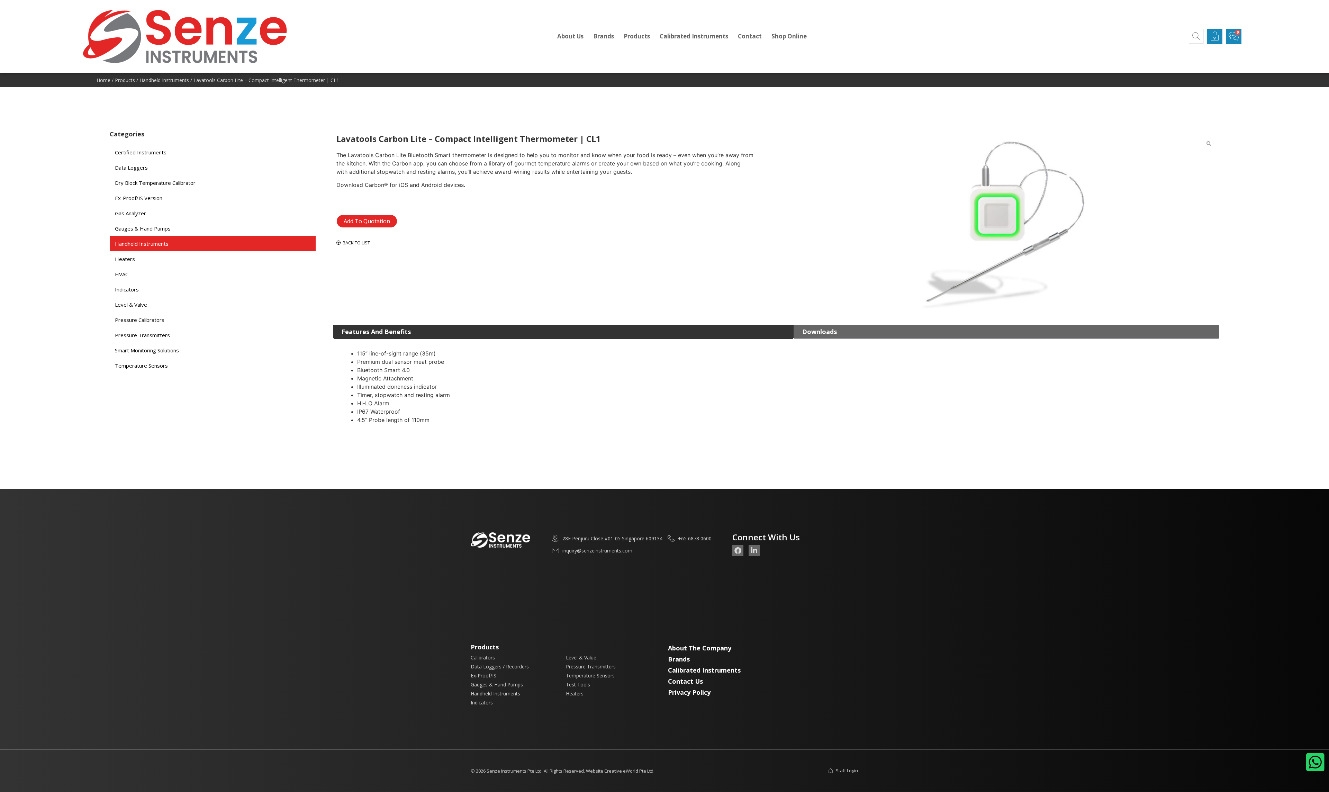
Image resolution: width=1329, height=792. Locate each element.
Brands (603, 36)
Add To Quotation (367, 221)
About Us (570, 36)
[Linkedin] (754, 550)
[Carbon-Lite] (998, 224)
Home (103, 80)
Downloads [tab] (819, 331)
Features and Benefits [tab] (376, 331)
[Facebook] (737, 550)
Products (637, 36)
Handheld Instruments (164, 80)
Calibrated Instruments (694, 36)
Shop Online (789, 36)
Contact (750, 36)
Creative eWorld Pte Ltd (628, 771)
